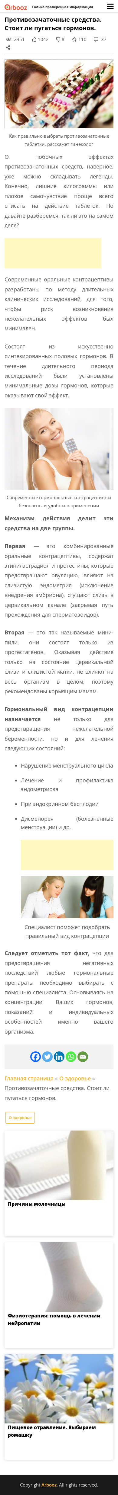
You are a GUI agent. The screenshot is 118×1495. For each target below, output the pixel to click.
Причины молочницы (37, 1204)
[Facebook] (35, 1056)
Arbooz (49, 1485)
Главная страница (29, 1078)
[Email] (82, 1056)
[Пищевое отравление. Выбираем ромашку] (59, 1388)
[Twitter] (47, 1056)
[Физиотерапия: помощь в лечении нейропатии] (59, 1277)
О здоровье (75, 1078)
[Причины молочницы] (59, 1165)
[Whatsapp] (71, 1056)
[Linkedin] (59, 1056)
